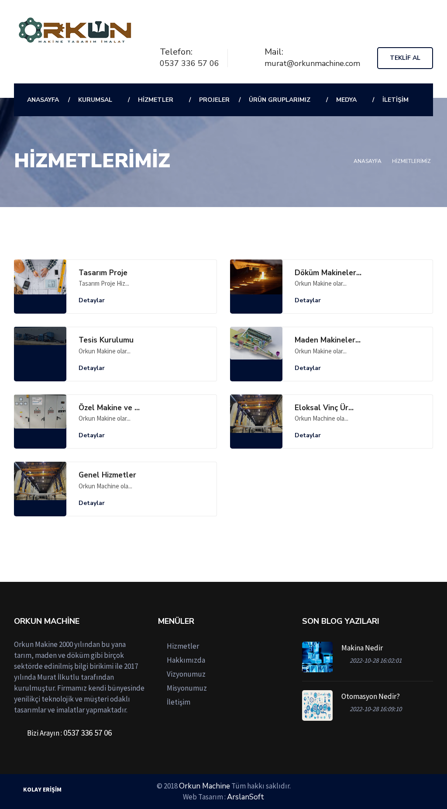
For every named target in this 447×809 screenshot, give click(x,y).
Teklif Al (405, 58)
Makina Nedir (362, 648)
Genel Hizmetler (107, 475)
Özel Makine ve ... (109, 408)
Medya (346, 100)
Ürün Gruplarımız (279, 100)
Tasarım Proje (103, 273)
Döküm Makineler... (328, 273)
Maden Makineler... (328, 340)
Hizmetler (155, 100)
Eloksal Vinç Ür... (324, 408)
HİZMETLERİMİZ (411, 161)
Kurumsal (95, 100)
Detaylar (93, 300)
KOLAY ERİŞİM (42, 789)
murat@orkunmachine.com (312, 63)
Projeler (214, 100)
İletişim (395, 100)
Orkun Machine (204, 786)
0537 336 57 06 (189, 63)
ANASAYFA (43, 100)
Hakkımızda (186, 660)
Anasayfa (368, 161)
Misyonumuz (187, 688)
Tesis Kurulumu (106, 340)
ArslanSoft (245, 797)
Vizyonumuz (186, 674)
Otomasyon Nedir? (370, 696)
